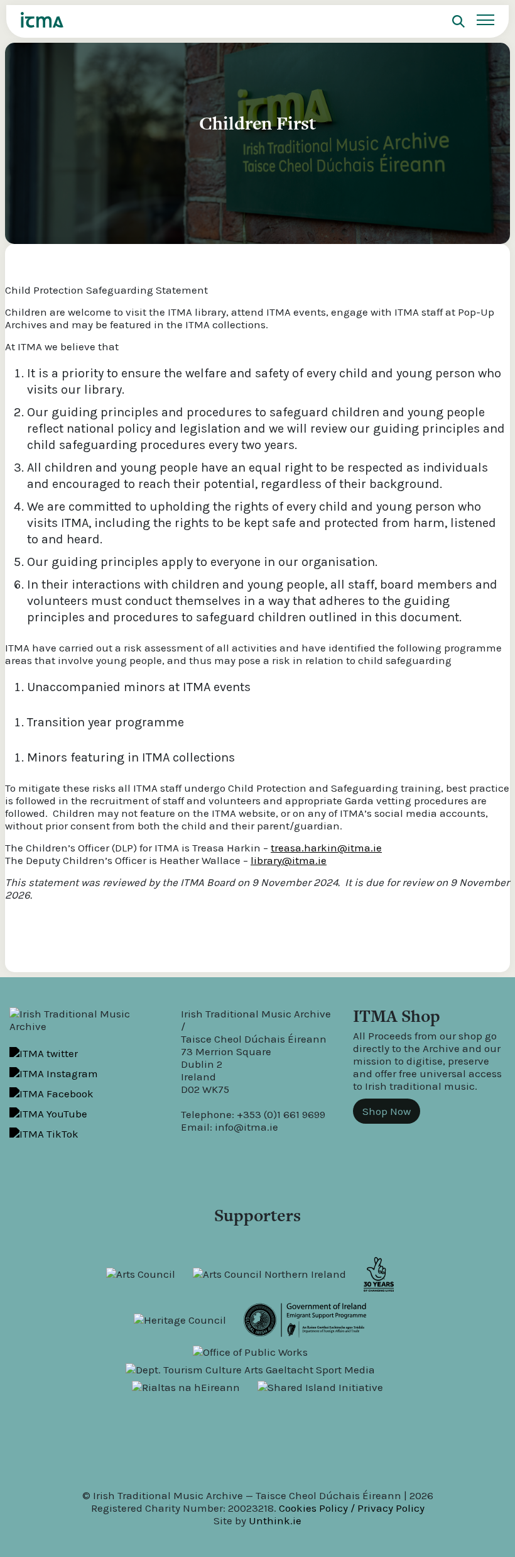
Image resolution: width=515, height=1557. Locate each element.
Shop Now (386, 1111)
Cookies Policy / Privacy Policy (352, 1508)
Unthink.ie (275, 1520)
